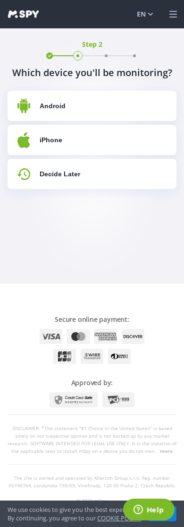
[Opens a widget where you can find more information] (149, 510)
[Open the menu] (173, 14)
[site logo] (23, 14)
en (141, 13)
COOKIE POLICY (119, 518)
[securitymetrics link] (74, 399)
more (166, 451)
